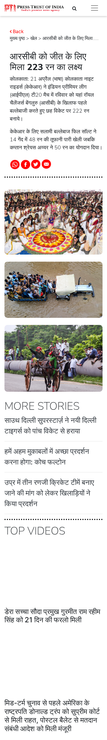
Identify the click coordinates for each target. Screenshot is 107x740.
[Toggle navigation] (94, 8)
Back (18, 31)
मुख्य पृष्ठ (17, 38)
